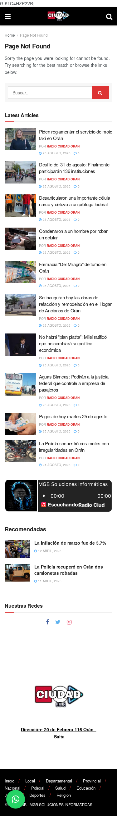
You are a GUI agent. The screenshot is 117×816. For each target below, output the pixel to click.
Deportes (37, 795)
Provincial (92, 781)
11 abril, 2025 (49, 581)
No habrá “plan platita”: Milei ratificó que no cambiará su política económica (72, 343)
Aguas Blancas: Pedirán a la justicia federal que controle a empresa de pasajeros (73, 383)
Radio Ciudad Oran (63, 146)
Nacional (12, 788)
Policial (37, 788)
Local (30, 781)
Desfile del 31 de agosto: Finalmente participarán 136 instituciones (74, 167)
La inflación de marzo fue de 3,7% (70, 543)
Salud (60, 788)
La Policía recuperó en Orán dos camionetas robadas (68, 570)
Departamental (59, 781)
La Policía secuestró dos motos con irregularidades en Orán (74, 446)
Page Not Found (34, 35)
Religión (63, 795)
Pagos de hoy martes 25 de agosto (73, 416)
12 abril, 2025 (49, 551)
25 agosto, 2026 (56, 153)
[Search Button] (100, 92)
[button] (15, 799)
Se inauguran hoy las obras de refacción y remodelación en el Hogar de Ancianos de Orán (75, 304)
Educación (85, 788)
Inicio (9, 781)
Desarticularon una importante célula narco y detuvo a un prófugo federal (74, 200)
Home (10, 35)
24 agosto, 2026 (56, 465)
